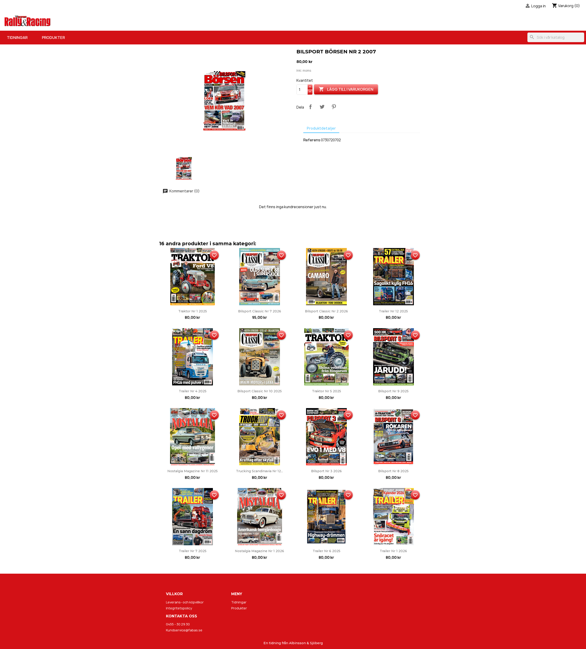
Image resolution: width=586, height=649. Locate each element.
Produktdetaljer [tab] (321, 128)
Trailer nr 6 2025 (326, 551)
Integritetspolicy (179, 608)
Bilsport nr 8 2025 (393, 471)
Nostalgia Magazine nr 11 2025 (192, 471)
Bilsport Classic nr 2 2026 (326, 311)
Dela (310, 106)
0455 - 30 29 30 (178, 624)
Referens (311, 140)
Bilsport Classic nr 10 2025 (259, 391)
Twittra (322, 106)
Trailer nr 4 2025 (192, 391)
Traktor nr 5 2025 (326, 391)
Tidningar (17, 37)
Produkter (53, 37)
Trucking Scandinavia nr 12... (259, 471)
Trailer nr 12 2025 (393, 311)
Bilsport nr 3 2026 (326, 471)
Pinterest (333, 106)
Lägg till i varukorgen (346, 89)
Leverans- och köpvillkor (185, 602)
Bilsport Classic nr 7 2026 (259, 311)
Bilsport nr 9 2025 (393, 391)
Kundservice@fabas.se (184, 630)
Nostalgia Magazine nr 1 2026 (259, 551)
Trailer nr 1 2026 (393, 551)
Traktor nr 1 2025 (192, 311)
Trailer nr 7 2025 (192, 551)
